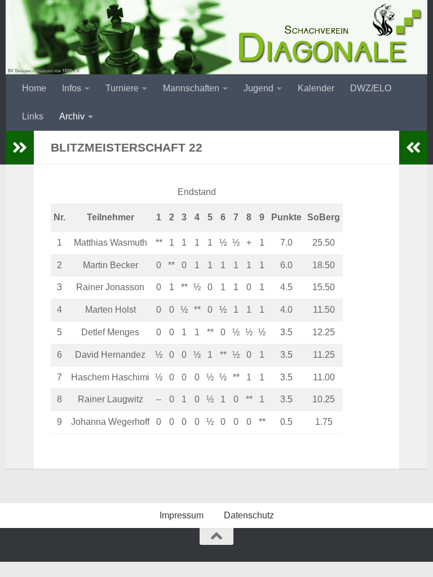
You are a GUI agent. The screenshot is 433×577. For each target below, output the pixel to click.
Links (32, 116)
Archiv (72, 116)
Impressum (182, 515)
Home (34, 88)
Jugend (258, 88)
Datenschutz (249, 515)
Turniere (122, 88)
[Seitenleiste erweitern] (20, 148)
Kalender (316, 88)
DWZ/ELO (370, 88)
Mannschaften (191, 88)
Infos (71, 88)
